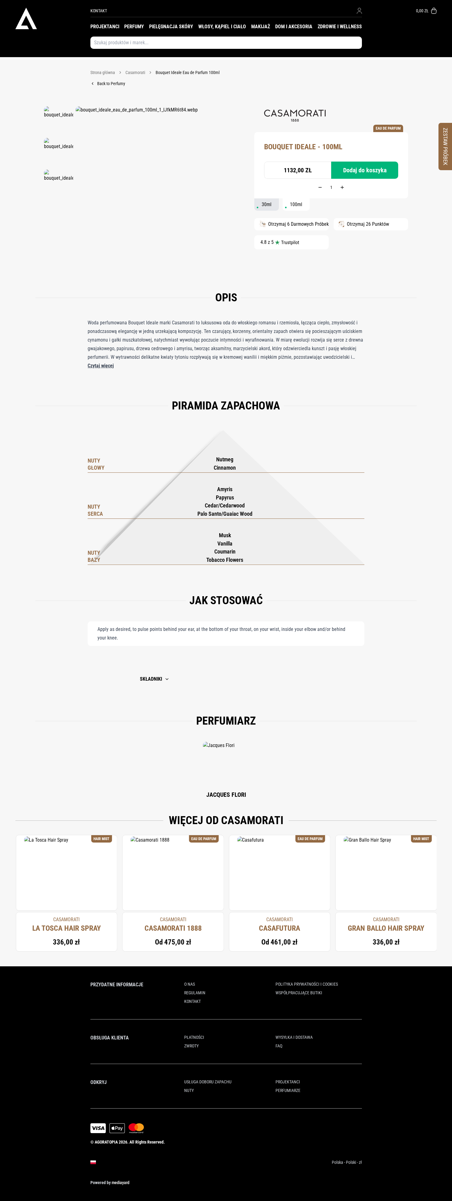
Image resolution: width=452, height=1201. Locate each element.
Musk (225, 535)
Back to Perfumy (111, 83)
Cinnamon (225, 467)
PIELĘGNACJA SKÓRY (171, 26)
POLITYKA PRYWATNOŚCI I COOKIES (307, 984)
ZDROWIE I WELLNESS (340, 26)
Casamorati (135, 72)
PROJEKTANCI (104, 26)
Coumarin (225, 551)
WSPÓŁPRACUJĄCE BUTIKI (299, 992)
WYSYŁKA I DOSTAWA (294, 1037)
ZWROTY (191, 1045)
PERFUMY (134, 26)
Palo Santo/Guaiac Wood (224, 514)
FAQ (279, 1045)
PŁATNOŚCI (194, 1037)
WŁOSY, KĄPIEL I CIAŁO (222, 26)
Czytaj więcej (101, 366)
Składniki (151, 679)
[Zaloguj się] (359, 11)
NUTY (189, 1090)
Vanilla (224, 543)
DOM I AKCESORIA (293, 26)
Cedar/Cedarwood (225, 505)
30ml (267, 204)
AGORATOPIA (106, 1142)
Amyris (224, 489)
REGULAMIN (194, 992)
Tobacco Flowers (224, 560)
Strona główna (102, 72)
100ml (296, 204)
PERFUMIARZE (288, 1090)
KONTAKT (98, 11)
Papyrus (225, 497)
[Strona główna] (52, 18)
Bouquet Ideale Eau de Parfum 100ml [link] (188, 72)
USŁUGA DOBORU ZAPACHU (208, 1081)
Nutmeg (224, 459)
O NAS (189, 984)
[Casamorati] (294, 115)
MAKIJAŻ (260, 26)
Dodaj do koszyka (365, 170)
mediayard (120, 1182)
